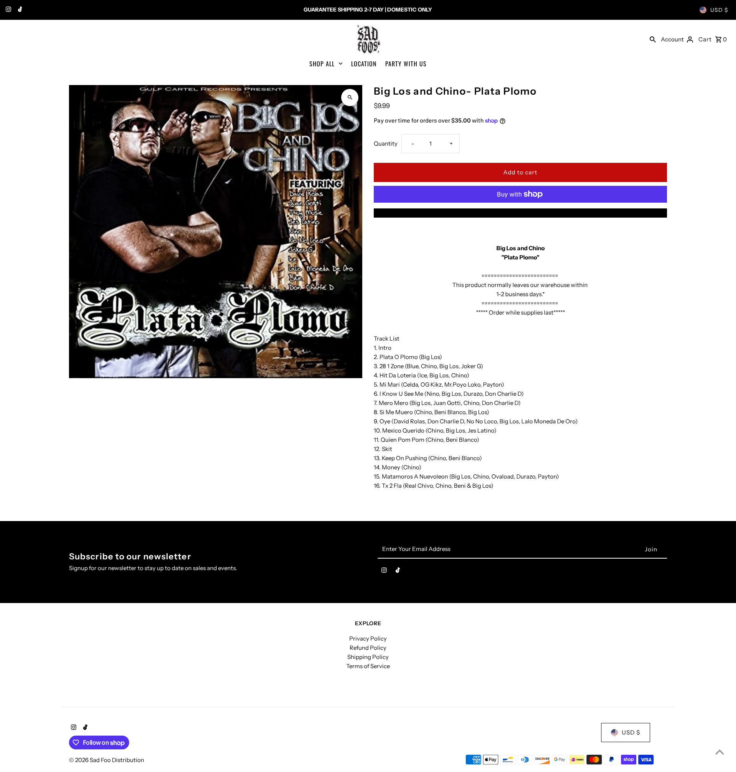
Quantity (386, 143)
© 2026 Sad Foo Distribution (106, 760)
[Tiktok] (19, 10)
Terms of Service (368, 666)
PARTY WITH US (406, 63)
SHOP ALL (322, 63)
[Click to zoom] (349, 97)
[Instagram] (7, 10)
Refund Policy (368, 647)
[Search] (653, 39)
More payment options (520, 212)
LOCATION (363, 63)
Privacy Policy (368, 638)
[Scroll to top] (719, 752)
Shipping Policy (368, 657)
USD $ (719, 10)
